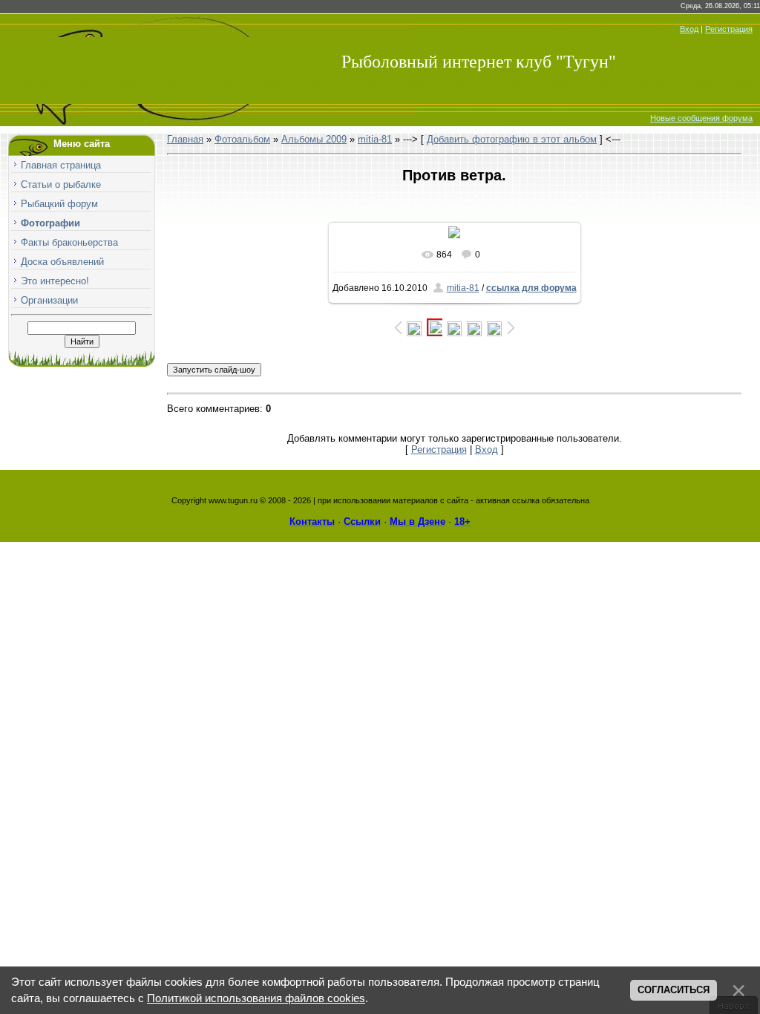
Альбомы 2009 (314, 139)
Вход (689, 28)
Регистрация (729, 28)
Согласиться (674, 989)
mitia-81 (375, 139)
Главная (185, 139)
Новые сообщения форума (701, 118)
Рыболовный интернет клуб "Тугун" (478, 61)
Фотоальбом (242, 139)
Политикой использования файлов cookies (256, 998)
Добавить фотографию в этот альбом (512, 139)
